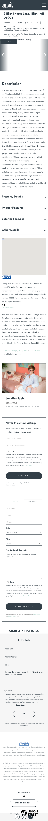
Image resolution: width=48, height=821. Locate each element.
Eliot (31, 351)
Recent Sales (19, 406)
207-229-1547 (11, 403)
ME (20, 351)
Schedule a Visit (33, 501)
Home (6, 351)
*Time (8, 539)
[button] (4, 55)
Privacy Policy (8, 308)
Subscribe (24, 476)
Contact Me (29, 406)
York (25, 351)
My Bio (37, 406)
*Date (8, 528)
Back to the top (23, 803)
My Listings (10, 406)
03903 (38, 351)
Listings (14, 351)
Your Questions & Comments (16, 550)
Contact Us (14, 501)
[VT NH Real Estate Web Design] (29, 813)
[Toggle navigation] (44, 5)
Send (23, 714)
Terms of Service (12, 616)
